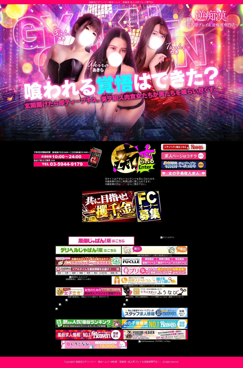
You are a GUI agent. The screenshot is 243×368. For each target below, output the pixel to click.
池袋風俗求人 (71, 279)
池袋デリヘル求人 (84, 279)
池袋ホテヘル (149, 255)
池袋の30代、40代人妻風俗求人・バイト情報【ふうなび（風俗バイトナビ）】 (154, 297)
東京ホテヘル (167, 255)
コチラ (124, 184)
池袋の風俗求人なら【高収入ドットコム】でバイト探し (144, 286)
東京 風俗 (158, 255)
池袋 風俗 (140, 255)
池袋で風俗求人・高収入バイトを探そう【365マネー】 (88, 297)
